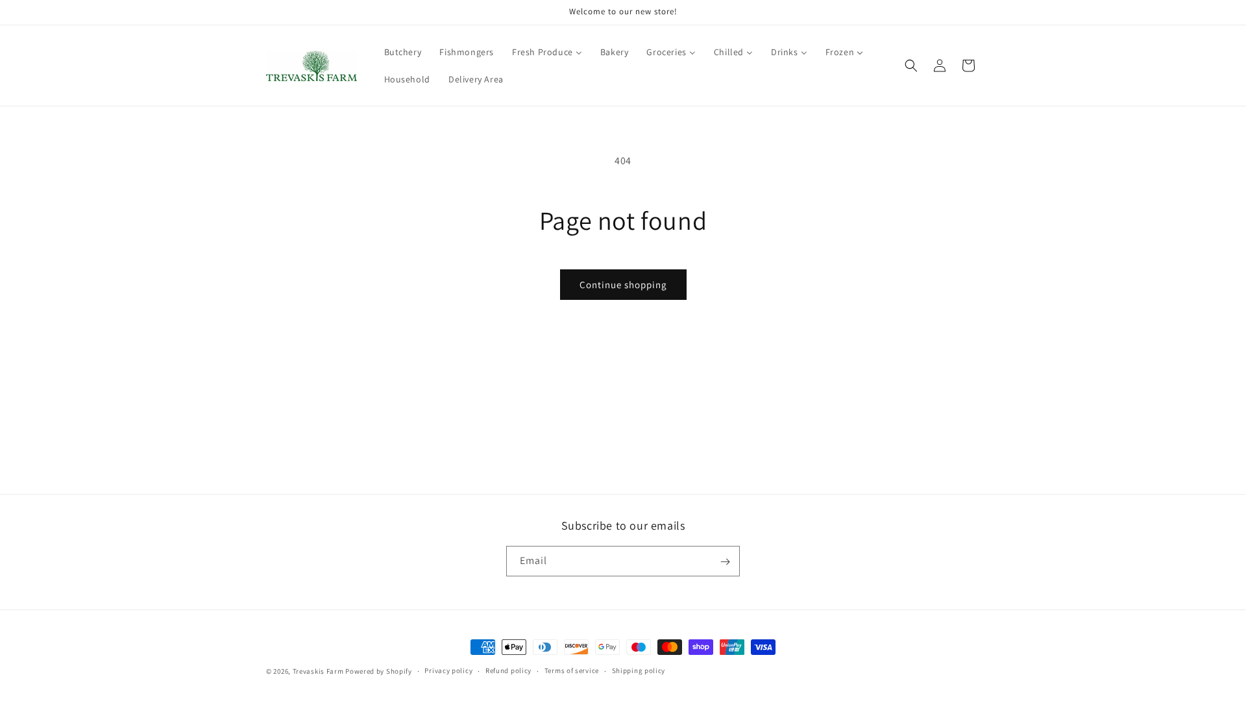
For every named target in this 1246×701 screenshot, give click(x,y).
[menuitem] (403, 52)
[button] (911, 65)
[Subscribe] (725, 562)
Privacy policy (448, 670)
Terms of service (571, 670)
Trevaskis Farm (318, 671)
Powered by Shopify (378, 671)
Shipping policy (639, 670)
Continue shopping (623, 284)
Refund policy (508, 670)
